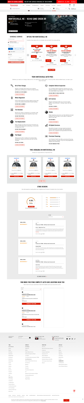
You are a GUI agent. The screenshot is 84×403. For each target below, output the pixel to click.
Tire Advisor (11, 380)
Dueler (10, 368)
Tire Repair (27, 355)
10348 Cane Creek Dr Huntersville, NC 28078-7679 (30, 298)
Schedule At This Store (31, 303)
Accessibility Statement (32, 395)
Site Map (10, 395)
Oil (25, 371)
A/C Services (27, 362)
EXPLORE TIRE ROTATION (19, 116)
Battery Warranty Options (63, 364)
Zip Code (22, 287)
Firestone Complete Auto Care (28, 294)
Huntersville (21, 13)
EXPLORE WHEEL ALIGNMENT (20, 104)
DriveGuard (11, 357)
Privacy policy (43, 400)
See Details (37, 58)
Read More (37, 269)
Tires (59, 348)
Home (11, 13)
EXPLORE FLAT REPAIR (19, 142)
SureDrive (10, 373)
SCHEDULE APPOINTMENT (20, 94)
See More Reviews (41, 276)
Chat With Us (29, 23)
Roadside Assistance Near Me (47, 359)
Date (8, 44)
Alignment (27, 348)
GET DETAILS (54, 10)
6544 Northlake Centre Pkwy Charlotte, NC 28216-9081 (30, 314)
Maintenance (61, 357)
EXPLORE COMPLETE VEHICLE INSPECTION (56, 93)
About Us (43, 346)
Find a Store (40, 288)
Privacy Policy (19, 395)
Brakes (26, 350)
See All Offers (52, 70)
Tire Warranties (11, 382)
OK (66, 400)
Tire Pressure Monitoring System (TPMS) (32, 357)
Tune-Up (26, 366)
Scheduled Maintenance (29, 375)
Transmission (27, 377)
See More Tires (42, 181)
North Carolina (16, 13)
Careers (27, 395)
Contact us (10, 337)
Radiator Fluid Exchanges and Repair (31, 373)
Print (40, 56)
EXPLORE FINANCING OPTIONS (54, 143)
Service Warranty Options (63, 366)
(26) (28, 296)
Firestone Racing (11, 384)
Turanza (10, 364)
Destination (10, 353)
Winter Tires (11, 391)
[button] (23, 5)
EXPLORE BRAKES (52, 119)
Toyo (9, 375)
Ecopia (10, 362)
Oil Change (61, 355)
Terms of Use (14, 395)
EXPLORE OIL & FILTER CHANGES (21, 92)
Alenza (10, 348)
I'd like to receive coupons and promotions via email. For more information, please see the (17, 59)
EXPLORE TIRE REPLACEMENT (20, 129)
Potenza (10, 366)
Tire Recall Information (12, 386)
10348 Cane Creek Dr (27, 13)
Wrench (43, 362)
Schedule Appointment (46, 357)
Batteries (26, 364)
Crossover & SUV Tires (12, 389)
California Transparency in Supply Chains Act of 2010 (44, 395)
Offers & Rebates (45, 355)
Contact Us (44, 350)
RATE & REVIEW (31, 206)
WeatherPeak (11, 355)
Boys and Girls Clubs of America (47, 348)
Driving (60, 359)
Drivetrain (27, 368)
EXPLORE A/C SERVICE (53, 106)
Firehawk (10, 371)
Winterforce (11, 359)
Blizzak (10, 350)
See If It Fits (16, 176)
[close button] (82, 399)
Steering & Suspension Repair (30, 353)
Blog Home (61, 346)
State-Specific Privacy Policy (55, 395)
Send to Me (33, 56)
